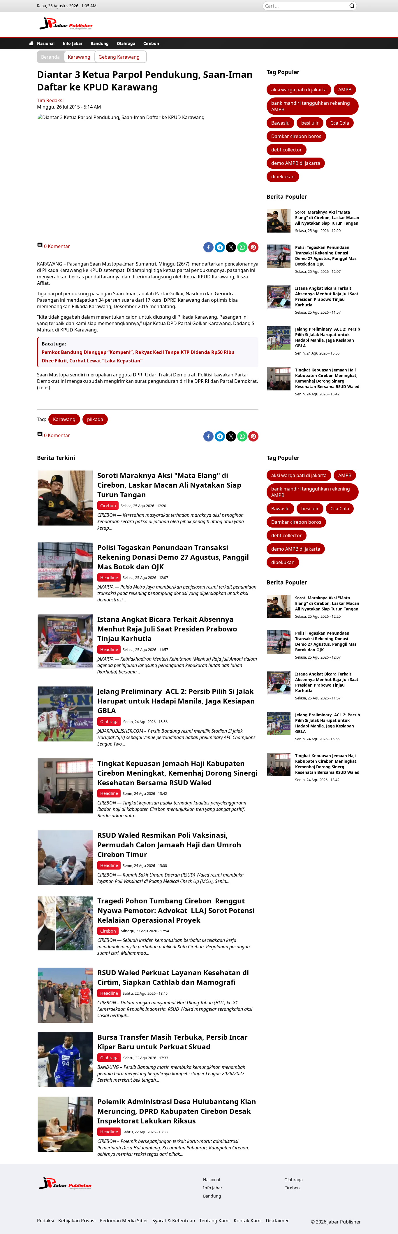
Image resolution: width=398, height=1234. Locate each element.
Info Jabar (72, 43)
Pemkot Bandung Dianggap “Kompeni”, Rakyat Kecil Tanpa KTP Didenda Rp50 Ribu (138, 352)
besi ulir (310, 123)
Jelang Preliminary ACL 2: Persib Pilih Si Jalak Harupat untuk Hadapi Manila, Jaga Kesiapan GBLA (327, 337)
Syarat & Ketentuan (173, 1220)
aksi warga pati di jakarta (299, 89)
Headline (109, 577)
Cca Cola (339, 123)
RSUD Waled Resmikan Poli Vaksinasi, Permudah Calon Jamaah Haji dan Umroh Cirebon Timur (169, 844)
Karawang (79, 56)
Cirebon (151, 43)
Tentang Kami (214, 1220)
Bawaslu (280, 123)
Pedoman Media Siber (124, 1220)
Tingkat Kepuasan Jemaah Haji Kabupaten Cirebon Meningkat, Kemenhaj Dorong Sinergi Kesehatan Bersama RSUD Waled (327, 378)
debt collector (286, 149)
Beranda (50, 56)
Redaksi (45, 1220)
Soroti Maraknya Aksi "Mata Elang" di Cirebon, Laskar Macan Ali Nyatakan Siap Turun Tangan (327, 217)
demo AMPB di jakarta (295, 163)
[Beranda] (31, 43)
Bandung (100, 43)
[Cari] (352, 6)
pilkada (95, 419)
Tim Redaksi (50, 100)
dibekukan (283, 176)
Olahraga (126, 43)
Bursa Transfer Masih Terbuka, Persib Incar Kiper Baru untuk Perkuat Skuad (172, 1041)
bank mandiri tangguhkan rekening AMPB (310, 106)
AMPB (344, 89)
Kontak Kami (248, 1220)
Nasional (45, 43)
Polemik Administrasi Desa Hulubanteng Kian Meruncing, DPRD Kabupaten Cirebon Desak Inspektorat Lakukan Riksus (176, 1111)
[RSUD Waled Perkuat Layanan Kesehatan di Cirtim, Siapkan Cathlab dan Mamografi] (65, 995)
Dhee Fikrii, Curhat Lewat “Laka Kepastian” (92, 360)
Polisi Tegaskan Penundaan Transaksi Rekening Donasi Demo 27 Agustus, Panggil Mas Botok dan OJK (326, 256)
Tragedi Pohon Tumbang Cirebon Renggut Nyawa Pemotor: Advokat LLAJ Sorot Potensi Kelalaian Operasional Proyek (176, 910)
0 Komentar (56, 246)
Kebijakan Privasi (77, 1220)
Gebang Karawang (119, 56)
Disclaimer (277, 1220)
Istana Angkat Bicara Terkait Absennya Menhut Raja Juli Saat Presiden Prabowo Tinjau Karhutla (326, 296)
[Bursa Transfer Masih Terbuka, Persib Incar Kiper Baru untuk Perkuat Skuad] (65, 1059)
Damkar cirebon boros (296, 136)
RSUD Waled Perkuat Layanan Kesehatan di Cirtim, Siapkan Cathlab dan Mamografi (173, 977)
